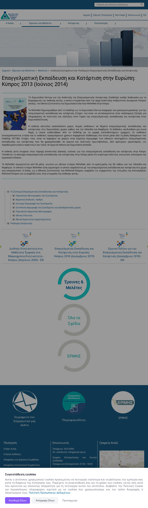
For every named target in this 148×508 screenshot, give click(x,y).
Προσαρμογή (69, 500)
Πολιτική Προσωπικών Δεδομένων (49, 492)
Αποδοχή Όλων (17, 500)
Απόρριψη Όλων (45, 500)
